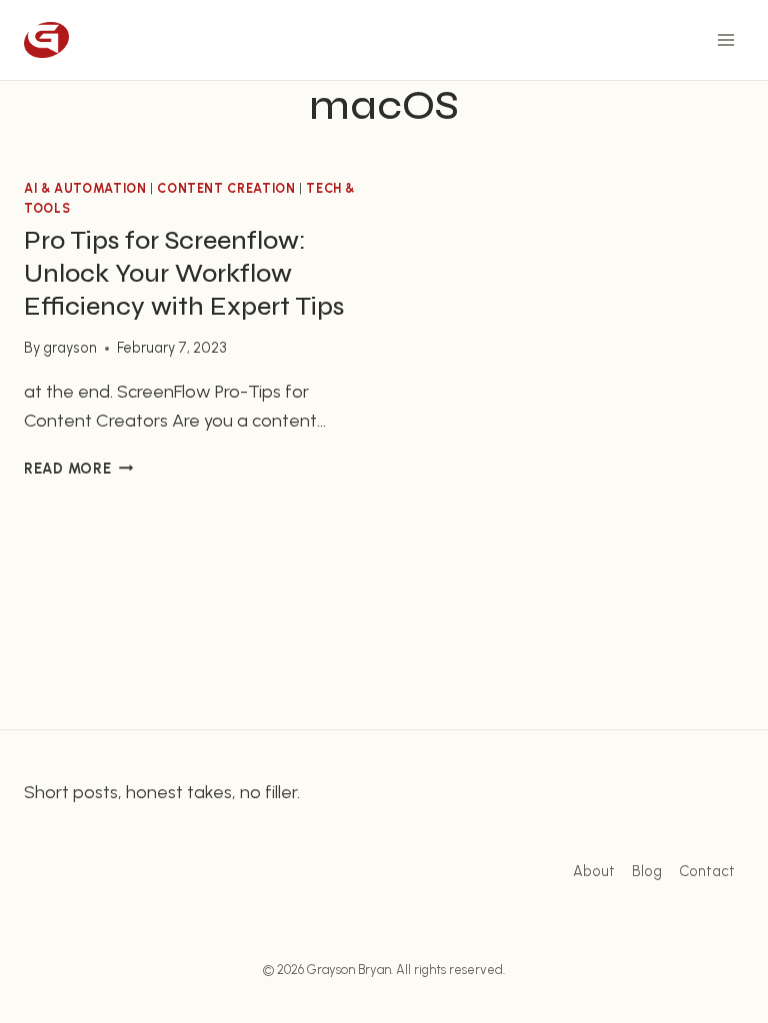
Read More (78, 469)
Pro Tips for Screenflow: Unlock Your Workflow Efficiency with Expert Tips (184, 273)
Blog (647, 871)
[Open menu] (725, 39)
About (594, 871)
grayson (70, 348)
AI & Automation (85, 188)
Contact (707, 871)
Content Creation (226, 188)
